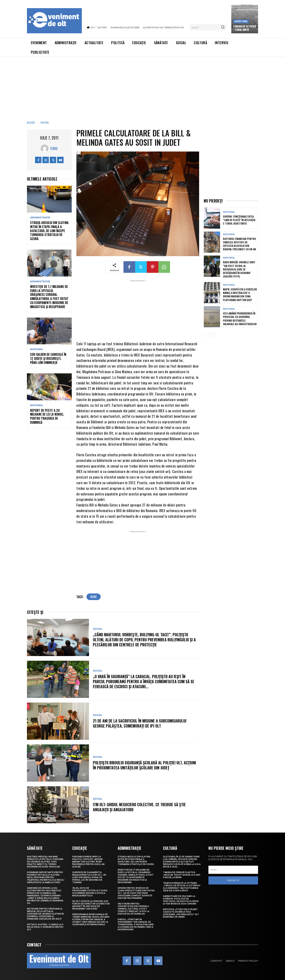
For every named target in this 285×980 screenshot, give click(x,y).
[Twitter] (53, 160)
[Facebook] (38, 160)
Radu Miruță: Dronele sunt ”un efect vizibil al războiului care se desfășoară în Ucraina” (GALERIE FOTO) (239, 269)
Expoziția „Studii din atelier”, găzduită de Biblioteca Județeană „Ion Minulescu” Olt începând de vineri (181, 913)
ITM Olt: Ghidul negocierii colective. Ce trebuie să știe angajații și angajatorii (139, 807)
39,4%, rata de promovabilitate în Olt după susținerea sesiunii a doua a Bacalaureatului (89, 892)
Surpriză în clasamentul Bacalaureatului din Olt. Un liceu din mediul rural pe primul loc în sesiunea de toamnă (89, 877)
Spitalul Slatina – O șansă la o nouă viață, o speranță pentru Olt (45, 927)
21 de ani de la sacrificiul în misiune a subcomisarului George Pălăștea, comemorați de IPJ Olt (139, 723)
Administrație (40, 217)
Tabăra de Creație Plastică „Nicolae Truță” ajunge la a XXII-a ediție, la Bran (182, 875)
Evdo (54, 148)
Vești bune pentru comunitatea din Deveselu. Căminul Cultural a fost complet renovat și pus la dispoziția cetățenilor (133, 908)
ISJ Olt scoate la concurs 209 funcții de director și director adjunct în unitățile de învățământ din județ (91, 905)
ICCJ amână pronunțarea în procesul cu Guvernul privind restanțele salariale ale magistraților (240, 318)
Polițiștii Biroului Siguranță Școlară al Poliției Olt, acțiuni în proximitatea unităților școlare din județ (144, 765)
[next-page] (212, 334)
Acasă (31, 122)
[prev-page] (206, 334)
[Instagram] (45, 160)
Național (36, 349)
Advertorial (241, 21)
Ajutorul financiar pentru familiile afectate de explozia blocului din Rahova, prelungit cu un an (239, 244)
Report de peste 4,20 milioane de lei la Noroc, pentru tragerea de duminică (47, 416)
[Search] (222, 27)
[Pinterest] (152, 267)
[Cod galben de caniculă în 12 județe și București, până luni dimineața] (49, 331)
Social (45, 122)
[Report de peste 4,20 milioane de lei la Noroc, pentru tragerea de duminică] (49, 386)
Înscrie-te (233, 880)
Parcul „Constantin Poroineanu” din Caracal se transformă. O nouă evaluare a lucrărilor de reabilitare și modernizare (136, 924)
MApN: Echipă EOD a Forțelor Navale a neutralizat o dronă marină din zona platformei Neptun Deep (240, 294)
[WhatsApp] (164, 267)
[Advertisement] (142, 86)
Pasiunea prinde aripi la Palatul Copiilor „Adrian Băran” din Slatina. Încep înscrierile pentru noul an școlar (88, 861)
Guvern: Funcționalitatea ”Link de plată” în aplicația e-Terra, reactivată (239, 219)
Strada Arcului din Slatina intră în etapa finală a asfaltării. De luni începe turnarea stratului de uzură (49, 230)
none (93, 596)
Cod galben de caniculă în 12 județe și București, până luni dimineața (48, 358)
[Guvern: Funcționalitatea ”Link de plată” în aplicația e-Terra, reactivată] (212, 218)
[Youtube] (60, 160)
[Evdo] (45, 148)
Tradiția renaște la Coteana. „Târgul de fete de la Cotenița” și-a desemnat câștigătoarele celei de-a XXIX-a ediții (181, 887)
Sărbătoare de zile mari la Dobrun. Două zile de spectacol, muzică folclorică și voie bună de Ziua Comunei (181, 900)
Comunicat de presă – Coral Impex (244, 28)
